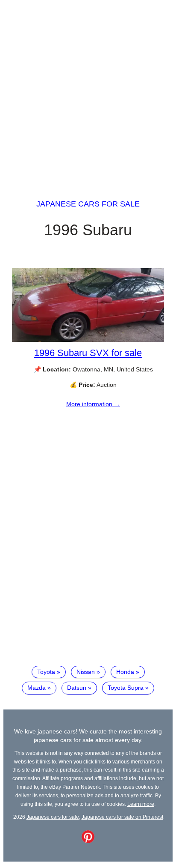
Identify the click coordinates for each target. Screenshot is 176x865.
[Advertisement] (88, 91)
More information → (93, 404)
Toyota (46, 671)
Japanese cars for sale (88, 204)
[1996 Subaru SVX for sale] (88, 339)
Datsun (76, 687)
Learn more (140, 804)
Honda (125, 671)
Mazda (36, 687)
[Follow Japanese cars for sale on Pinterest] (88, 841)
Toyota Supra (126, 687)
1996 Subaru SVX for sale (88, 352)
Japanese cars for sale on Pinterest (122, 817)
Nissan (85, 671)
